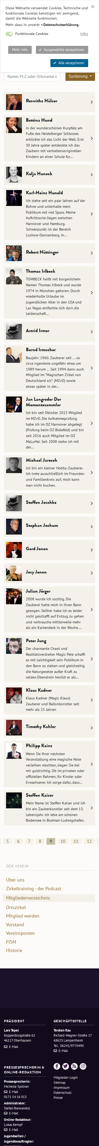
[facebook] (57, 1066)
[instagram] (83, 1066)
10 (62, 841)
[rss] (74, 1066)
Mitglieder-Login (66, 1077)
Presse (58, 1097)
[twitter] (65, 1066)
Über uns (15, 880)
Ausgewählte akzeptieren (64, 49)
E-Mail (13, 1046)
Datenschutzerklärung (61, 24)
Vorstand (15, 925)
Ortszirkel (16, 907)
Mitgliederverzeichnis (28, 898)
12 (89, 841)
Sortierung (79, 76)
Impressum (62, 1087)
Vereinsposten (20, 933)
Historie (14, 950)
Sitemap (59, 1082)
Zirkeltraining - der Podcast (33, 889)
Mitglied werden (22, 916)
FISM (11, 942)
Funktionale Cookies (31, 33)
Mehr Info (20, 49)
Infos (84, 33)
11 (76, 841)
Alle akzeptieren (71, 62)
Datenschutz (63, 1092)
